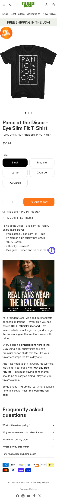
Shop (5, 13)
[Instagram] (23, 496)
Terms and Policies (28, 489)
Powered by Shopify (40, 482)
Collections (33, 13)
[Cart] (53, 4)
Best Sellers (18, 13)
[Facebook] (17, 496)
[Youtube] (28, 496)
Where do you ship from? (16, 446)
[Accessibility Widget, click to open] (51, 250)
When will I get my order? (16, 439)
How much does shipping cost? (19, 453)
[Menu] (3, 4)
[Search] (10, 4)
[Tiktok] (34, 496)
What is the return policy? (16, 425)
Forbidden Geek (23, 482)
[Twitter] (39, 496)
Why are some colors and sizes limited (23, 432)
